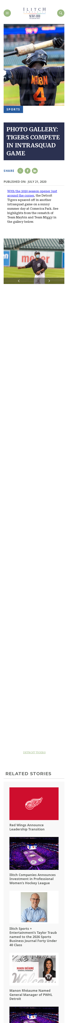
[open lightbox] (34, 261)
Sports (13, 109)
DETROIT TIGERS (34, 752)
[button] (19, 281)
